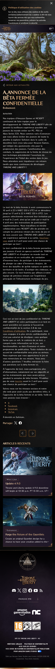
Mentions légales (14, 644)
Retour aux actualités (17, 85)
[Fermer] (51, 3)
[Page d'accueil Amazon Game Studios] (22, 612)
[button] (27, 187)
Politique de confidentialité (36, 644)
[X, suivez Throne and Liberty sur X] (19, 590)
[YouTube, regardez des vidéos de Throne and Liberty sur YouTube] (36, 590)
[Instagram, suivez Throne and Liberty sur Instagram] (25, 590)
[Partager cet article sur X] (15, 423)
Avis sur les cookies (27, 646)
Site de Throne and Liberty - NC (27, 638)
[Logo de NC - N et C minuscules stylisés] (36, 612)
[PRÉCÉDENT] (23, 433)
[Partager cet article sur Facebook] (20, 423)
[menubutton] (51, 28)
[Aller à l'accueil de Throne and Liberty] (6, 28)
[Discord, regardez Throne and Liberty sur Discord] (14, 591)
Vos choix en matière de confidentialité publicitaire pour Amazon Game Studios (27, 650)
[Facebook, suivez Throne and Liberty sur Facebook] (30, 590)
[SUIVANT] (32, 433)
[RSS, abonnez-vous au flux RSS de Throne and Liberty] (41, 590)
